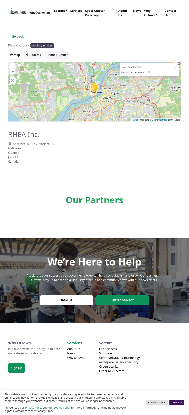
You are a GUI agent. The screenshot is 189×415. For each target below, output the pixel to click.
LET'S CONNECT (122, 300)
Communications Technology (119, 358)
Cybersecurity (108, 366)
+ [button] (13, 65)
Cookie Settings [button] (156, 402)
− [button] (13, 71)
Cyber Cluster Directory (95, 13)
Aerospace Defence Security (118, 362)
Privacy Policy (33, 407)
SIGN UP (66, 300)
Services (76, 11)
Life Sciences (108, 349)
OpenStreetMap (159, 119)
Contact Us (170, 13)
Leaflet (134, 119)
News (137, 11)
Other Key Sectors (111, 371)
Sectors (59, 11)
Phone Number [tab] (57, 55)
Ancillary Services (42, 45)
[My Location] (149, 72)
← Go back (16, 36)
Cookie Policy (62, 407)
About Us (122, 13)
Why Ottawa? (150, 13)
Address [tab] (35, 55)
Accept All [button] (177, 402)
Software (105, 353)
